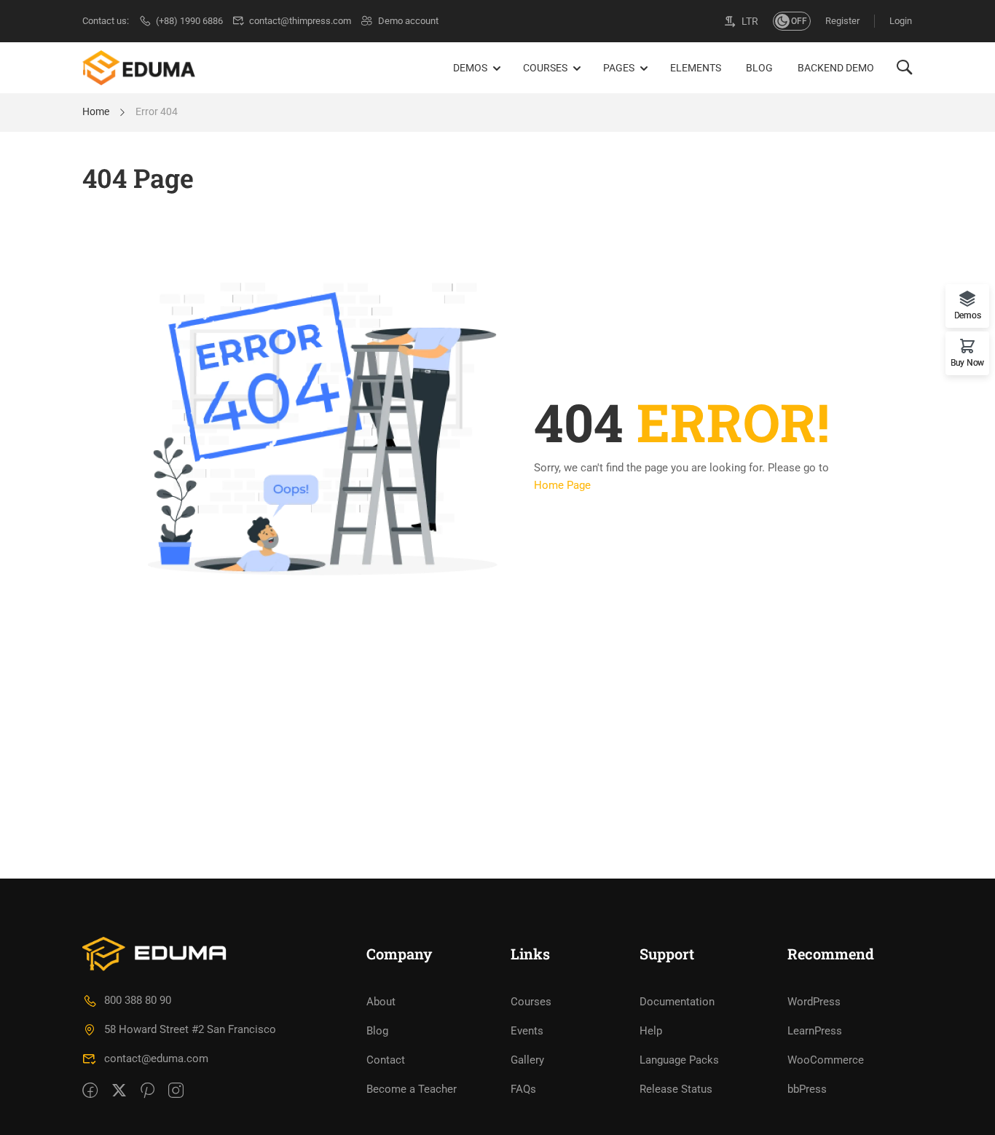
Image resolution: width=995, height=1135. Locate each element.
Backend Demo (836, 68)
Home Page (562, 485)
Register (842, 20)
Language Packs (679, 1060)
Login (900, 20)
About (381, 1001)
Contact (385, 1060)
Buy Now (967, 362)
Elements (695, 68)
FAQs (523, 1089)
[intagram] (176, 1091)
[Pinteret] (147, 1091)
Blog (759, 68)
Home (95, 111)
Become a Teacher (411, 1089)
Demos (470, 68)
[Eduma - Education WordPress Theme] (138, 67)
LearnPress (814, 1030)
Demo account (408, 20)
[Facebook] (90, 1091)
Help (651, 1030)
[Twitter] (119, 1091)
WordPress (814, 1001)
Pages (618, 68)
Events (527, 1030)
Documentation (677, 1001)
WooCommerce (825, 1060)
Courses (545, 68)
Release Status (676, 1089)
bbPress (807, 1089)
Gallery (527, 1060)
